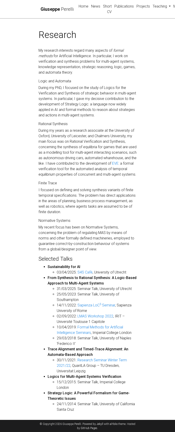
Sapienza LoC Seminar (96, 305)
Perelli (57, 9)
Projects (143, 6)
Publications (124, 6)
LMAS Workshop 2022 (95, 316)
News (95, 6)
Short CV (107, 9)
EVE (115, 163)
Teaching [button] (160, 6)
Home (83, 6)
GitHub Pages (89, 428)
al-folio (114, 424)
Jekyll (100, 424)
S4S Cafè (85, 272)
